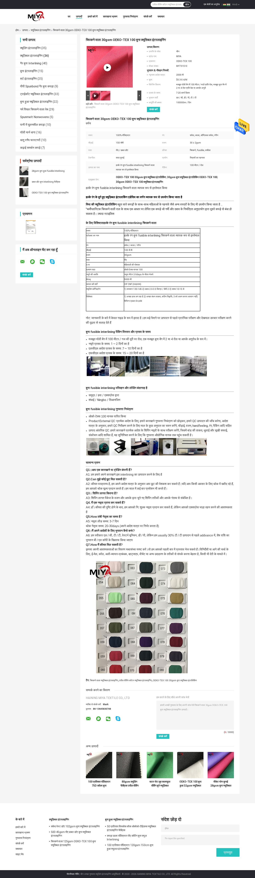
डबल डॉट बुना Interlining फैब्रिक (46, 182)
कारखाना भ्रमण (110, 16)
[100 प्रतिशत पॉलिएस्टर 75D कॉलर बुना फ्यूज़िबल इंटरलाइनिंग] (99, 765)
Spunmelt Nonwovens (34, 117)
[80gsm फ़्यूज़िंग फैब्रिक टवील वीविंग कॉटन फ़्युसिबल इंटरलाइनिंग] (129, 765)
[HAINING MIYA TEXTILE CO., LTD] (36, 16)
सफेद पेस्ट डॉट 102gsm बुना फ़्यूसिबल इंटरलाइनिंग (75, 826)
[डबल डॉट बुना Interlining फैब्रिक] (24, 181)
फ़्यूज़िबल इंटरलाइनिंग (40, 30)
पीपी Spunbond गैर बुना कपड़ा (37, 86)
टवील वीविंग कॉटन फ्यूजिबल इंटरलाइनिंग (135, 680)
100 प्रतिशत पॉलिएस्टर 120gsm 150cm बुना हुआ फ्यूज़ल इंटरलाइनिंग (130, 847)
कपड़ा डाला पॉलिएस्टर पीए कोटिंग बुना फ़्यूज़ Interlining (127, 837)
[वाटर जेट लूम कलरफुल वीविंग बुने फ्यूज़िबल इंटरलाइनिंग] (160, 765)
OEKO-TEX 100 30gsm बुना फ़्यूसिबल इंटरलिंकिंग (175, 680)
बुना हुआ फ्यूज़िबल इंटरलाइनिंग (36, 101)
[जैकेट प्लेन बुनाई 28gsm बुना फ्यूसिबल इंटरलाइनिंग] (221, 765)
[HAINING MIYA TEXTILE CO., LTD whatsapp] (34, 261)
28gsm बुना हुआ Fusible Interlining (48, 171)
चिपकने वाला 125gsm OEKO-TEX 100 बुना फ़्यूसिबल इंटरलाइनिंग (73, 843)
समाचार (161, 16)
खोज (187, 4)
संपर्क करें (148, 16)
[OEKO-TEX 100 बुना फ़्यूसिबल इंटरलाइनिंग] (24, 192)
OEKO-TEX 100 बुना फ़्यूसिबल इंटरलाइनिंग (50, 192)
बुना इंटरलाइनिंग (28, 71)
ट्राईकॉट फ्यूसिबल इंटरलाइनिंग (36, 94)
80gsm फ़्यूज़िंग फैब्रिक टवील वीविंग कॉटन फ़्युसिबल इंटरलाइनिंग (130, 783)
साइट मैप (19, 854)
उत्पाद (25, 30)
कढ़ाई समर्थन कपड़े (30, 147)
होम (17, 30)
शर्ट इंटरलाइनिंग (28, 78)
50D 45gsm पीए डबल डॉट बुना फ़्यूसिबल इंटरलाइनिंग (71, 833)
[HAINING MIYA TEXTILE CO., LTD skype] (54, 261)
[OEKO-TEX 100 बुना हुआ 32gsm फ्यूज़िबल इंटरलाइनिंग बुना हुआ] (190, 765)
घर (69, 16)
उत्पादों (79, 16)
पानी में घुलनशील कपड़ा (32, 124)
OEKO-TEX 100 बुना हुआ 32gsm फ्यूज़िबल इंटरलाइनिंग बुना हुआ (190, 783)
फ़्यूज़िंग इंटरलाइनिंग (30, 48)
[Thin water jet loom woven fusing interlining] (107, 67)
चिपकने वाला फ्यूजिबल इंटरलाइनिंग (104, 680)
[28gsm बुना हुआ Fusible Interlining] (24, 170)
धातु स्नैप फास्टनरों (30, 140)
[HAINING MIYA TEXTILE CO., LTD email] (24, 261)
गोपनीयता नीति (73, 874)
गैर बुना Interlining (30, 63)
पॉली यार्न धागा (27, 132)
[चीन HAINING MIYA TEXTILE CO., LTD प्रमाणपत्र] (30, 227)
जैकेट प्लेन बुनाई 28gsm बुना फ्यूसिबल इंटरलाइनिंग (220, 783)
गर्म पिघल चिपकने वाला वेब (34, 109)
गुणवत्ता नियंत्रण (130, 16)
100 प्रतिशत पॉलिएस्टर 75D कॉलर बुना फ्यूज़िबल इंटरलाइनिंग (99, 783)
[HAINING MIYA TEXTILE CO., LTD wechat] (44, 261)
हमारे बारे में (92, 16)
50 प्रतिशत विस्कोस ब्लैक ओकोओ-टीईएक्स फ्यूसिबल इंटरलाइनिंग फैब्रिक (131, 828)
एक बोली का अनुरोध (212, 4)
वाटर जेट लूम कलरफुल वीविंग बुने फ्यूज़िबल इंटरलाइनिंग (160, 783)
